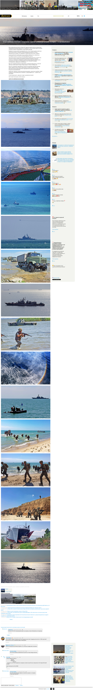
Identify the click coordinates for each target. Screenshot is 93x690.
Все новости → (55, 136)
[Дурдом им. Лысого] (3, 647)
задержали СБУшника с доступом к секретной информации (63, 71)
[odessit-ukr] (4, 629)
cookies (48, 688)
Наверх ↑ (11, 619)
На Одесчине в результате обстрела (62, 79)
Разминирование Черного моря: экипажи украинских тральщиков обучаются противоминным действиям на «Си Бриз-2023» (25, 606)
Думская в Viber (56, 277)
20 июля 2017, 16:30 (17, 629)
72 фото (10, 591)
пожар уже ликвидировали (64, 97)
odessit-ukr (10, 629)
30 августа (54, 106)
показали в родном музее (60, 61)
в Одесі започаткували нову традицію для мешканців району (60, 91)
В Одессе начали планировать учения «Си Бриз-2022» (17, 611)
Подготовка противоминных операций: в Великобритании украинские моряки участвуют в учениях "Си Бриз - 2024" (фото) (18, 601)
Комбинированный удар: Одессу (61, 52)
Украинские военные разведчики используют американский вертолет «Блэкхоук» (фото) (24, 607)
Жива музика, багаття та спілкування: (59, 89)
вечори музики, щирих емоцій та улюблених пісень (64, 119)
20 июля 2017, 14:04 (17, 638)
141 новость (7, 591)
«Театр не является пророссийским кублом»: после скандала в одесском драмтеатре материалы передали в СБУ (64, 152)
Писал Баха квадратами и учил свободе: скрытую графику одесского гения (60, 59)
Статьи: (54, 142)
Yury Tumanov (8, 638)
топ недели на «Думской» (63, 111)
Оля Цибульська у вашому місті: (61, 118)
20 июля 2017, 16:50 (14, 657)
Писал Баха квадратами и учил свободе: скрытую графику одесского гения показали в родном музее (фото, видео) (28, 8)
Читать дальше (55, 229)
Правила (17, 685)
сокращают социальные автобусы (63, 102)
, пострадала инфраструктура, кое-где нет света (62, 54)
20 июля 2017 (5, 40)
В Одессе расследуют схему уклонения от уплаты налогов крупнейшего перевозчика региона (67, 9)
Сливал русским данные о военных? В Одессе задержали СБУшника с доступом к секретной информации (47, 8)
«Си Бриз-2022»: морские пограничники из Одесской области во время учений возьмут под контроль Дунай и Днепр (25, 609)
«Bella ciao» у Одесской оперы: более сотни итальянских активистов (63, 114)
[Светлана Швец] (5, 650)
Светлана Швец (13, 651)
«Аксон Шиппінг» (58, 65)
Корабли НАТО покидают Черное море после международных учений (19, 617)
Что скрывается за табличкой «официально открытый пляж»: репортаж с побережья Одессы (65, 146)
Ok (51, 688)
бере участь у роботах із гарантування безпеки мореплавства (63, 66)
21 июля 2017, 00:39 (21, 671)
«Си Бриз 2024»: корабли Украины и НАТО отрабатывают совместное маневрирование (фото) (6, 601)
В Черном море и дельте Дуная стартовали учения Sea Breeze (30, 602)
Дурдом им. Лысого (10, 645)
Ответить (10, 632)
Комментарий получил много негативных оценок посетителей (13, 627)
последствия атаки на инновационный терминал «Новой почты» (64, 85)
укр (68, 15)
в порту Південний (63, 67)
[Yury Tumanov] (3, 640)
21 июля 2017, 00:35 (21, 651)
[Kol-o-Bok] (3, 657)
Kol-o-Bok (8, 657)
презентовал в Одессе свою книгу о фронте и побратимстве (61, 132)
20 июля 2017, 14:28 (19, 645)
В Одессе (56, 74)
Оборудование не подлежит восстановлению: (60, 84)
